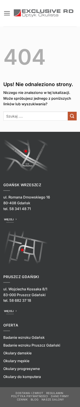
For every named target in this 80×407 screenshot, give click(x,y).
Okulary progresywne (21, 368)
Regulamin (55, 393)
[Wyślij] (72, 116)
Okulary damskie (17, 353)
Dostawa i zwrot (29, 393)
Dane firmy (60, 396)
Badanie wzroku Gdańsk (24, 337)
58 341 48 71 (20, 209)
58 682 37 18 (20, 300)
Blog (34, 399)
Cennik (22, 399)
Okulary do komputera (22, 376)
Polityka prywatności (29, 396)
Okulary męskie (16, 361)
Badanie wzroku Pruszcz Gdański (31, 345)
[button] (6, 13)
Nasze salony (53, 399)
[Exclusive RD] (43, 13)
